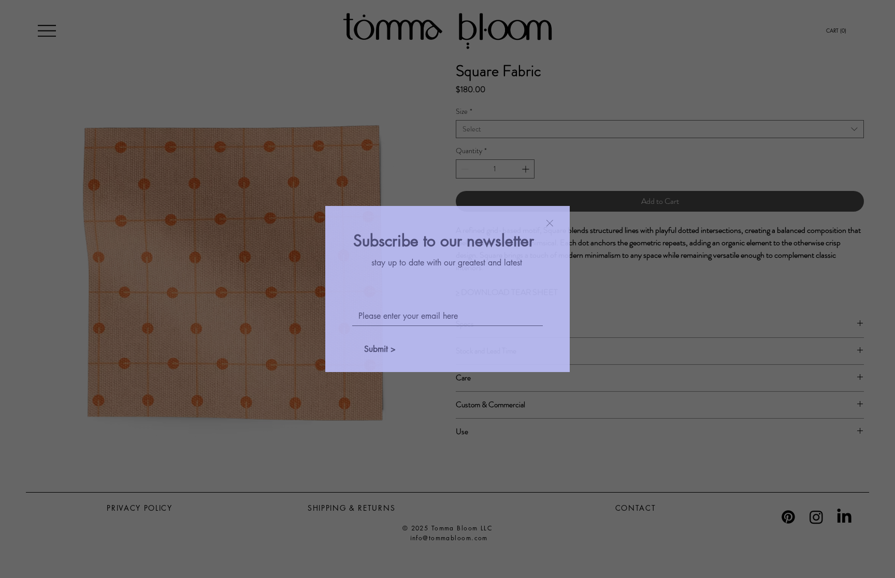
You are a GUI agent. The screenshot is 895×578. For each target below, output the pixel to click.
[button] (549, 224)
